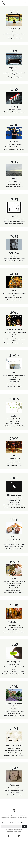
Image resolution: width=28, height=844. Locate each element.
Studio (25, 817)
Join (24, 826)
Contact (23, 815)
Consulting (9, 815)
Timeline (15, 815)
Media (18, 815)
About (4, 815)
